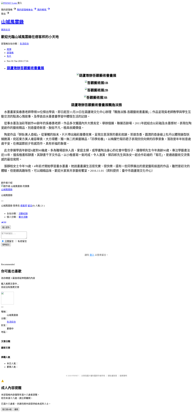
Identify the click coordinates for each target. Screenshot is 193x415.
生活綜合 (24, 44)
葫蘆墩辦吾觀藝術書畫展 (25, 68)
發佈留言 (6, 245)
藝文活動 (23, 217)
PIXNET (75, 376)
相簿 (9, 49)
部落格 (10, 53)
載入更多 (6, 227)
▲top (3, 222)
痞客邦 (23, 205)
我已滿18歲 (7, 409)
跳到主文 (5, 30)
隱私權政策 (112, 376)
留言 (30, 205)
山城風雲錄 (12, 21)
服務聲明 (123, 376)
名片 (9, 56)
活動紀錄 (23, 213)
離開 (16, 409)
